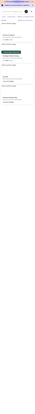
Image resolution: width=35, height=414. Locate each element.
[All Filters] (31, 11)
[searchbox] (13, 11)
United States (11, 17)
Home (3, 17)
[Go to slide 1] (32, 1)
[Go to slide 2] (33, 1)
